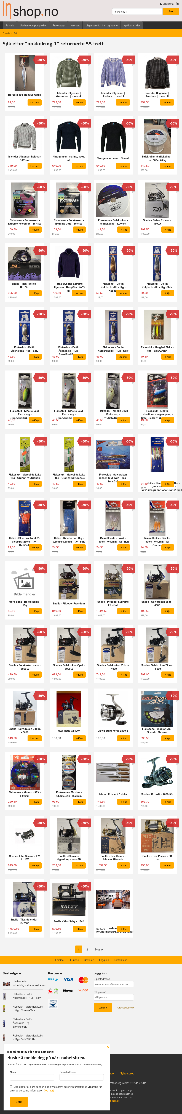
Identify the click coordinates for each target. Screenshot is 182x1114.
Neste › (99, 949)
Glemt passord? (125, 1007)
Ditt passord (100, 992)
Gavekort (89, 960)
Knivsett (75, 25)
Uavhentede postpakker (33, 25)
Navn (13, 1072)
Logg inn (104, 960)
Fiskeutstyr (59, 25)
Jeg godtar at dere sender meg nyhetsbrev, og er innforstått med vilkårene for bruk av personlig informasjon (56, 1088)
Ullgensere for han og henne (101, 25)
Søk (171, 11)
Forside (10, 25)
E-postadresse (102, 979)
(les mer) (49, 1090)
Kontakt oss (120, 960)
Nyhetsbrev (127, 1073)
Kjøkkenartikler (132, 25)
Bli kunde (74, 960)
